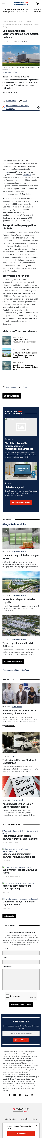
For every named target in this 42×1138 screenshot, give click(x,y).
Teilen (25, 101)
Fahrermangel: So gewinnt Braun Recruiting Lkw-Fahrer (19, 712)
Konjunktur (27, 175)
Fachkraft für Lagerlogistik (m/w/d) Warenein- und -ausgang (20, 837)
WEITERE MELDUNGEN (13, 661)
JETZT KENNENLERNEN (21, 503)
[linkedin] (26, 1095)
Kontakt (24, 1119)
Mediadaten (10, 1119)
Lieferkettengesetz (15, 487)
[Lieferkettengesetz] (21, 471)
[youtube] (14, 1095)
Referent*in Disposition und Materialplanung (16, 887)
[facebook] (9, 1095)
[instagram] (20, 1095)
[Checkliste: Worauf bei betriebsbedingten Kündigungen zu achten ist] (21, 427)
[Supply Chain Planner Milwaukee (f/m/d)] (16, 867)
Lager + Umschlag (25, 21)
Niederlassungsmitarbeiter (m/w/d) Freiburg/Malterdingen (18, 855)
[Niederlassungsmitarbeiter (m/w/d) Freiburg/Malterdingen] (21, 850)
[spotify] (32, 1095)
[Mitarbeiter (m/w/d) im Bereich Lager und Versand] (20, 899)
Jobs (34, 1119)
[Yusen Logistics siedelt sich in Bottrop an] (21, 625)
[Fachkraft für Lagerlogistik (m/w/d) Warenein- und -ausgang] (21, 832)
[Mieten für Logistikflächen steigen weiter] (21, 538)
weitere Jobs (9, 916)
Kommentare (11, 101)
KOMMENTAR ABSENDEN (21, 1004)
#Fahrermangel (17, 707)
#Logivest (25, 670)
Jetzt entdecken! (21, 1134)
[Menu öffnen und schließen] (4, 3)
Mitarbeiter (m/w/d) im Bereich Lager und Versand (18, 903)
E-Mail (4, 948)
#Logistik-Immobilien (14, 524)
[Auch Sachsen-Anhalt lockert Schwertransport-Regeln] (21, 786)
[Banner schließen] (36, 1125)
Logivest (5, 172)
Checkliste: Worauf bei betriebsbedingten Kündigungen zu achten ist (19, 446)
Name (4, 957)
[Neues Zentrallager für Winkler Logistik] (21, 581)
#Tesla (14, 756)
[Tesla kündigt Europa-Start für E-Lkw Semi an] (21, 742)
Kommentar (6, 967)
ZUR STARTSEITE (11, 396)
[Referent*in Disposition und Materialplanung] (18, 883)
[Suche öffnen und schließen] (32, 3)
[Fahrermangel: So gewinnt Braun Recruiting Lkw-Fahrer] (21, 693)
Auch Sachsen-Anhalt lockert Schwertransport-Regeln (17, 805)
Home (4, 21)
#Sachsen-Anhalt (17, 800)
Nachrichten (13, 21)
